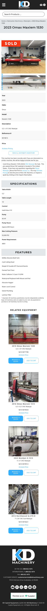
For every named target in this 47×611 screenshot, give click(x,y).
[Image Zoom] (2, 74)
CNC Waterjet (30, 164)
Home (3, 21)
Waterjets (27, 21)
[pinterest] (21, 587)
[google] (17, 587)
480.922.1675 (25, 574)
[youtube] (12, 587)
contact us (25, 170)
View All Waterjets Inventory (23, 153)
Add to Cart (31, 360)
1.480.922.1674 (29, 572)
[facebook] (34, 587)
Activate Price (23, 355)
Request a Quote (16, 360)
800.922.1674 (27, 569)
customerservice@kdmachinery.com (31, 577)
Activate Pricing (7, 148)
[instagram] (25, 587)
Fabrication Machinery (14, 21)
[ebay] (30, 587)
